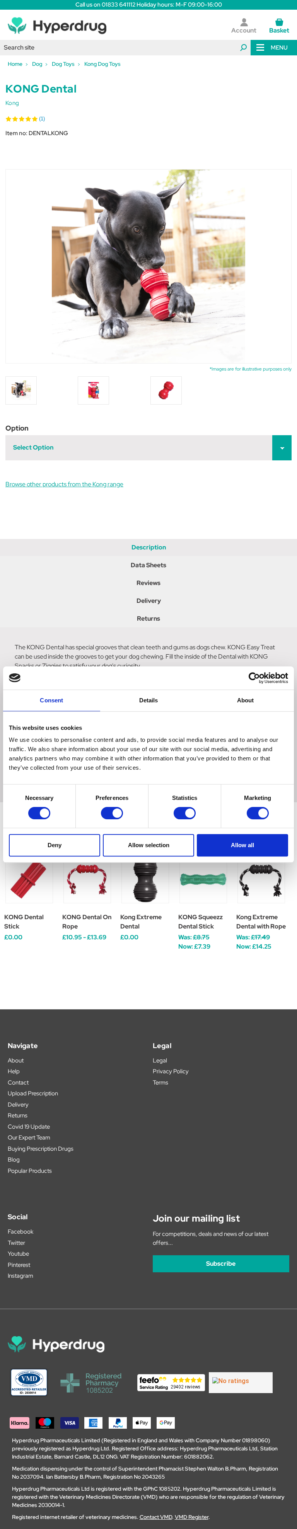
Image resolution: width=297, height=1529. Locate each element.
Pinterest (19, 1265)
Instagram (20, 1276)
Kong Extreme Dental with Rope (261, 921)
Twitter (16, 1243)
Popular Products (30, 1171)
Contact (18, 1082)
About (16, 1060)
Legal (160, 1060)
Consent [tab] (51, 700)
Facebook (20, 1232)
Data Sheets (148, 565)
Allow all (242, 845)
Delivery (149, 601)
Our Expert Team (29, 1137)
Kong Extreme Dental (141, 921)
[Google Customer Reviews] (241, 1382)
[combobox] (125, 47)
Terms (160, 1082)
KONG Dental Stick (24, 921)
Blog (14, 1159)
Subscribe (221, 1264)
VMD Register (191, 1517)
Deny (54, 845)
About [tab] (245, 700)
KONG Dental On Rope (86, 921)
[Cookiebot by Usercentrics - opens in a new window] (254, 678)
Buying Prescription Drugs (40, 1149)
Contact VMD (156, 1517)
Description (148, 547)
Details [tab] (148, 700)
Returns (148, 618)
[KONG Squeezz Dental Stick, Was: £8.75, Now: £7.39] (203, 879)
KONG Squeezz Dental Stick (200, 921)
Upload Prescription (33, 1093)
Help (14, 1071)
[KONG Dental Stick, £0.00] (29, 879)
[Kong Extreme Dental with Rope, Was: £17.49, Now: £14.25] (261, 879)
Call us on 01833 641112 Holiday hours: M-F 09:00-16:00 (148, 5)
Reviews (148, 583)
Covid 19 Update (29, 1127)
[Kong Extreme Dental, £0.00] (145, 879)
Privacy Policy (171, 1071)
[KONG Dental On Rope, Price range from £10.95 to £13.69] (87, 879)
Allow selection (148, 845)
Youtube (18, 1254)
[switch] (112, 813)
